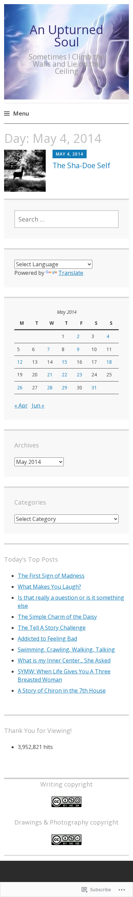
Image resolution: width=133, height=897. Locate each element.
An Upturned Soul (66, 35)
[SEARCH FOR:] (66, 219)
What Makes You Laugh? (49, 586)
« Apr (21, 405)
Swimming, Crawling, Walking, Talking (66, 649)
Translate (70, 273)
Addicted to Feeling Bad (47, 638)
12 (20, 362)
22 (64, 374)
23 (79, 374)
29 (64, 387)
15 (64, 362)
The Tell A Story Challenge (52, 627)
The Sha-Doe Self (81, 165)
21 (50, 374)
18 (109, 362)
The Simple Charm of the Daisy (57, 616)
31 (94, 387)
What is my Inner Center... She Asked (64, 660)
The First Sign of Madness (51, 575)
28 (50, 387)
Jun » (38, 405)
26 (20, 387)
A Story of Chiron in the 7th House (62, 690)
